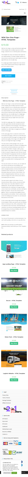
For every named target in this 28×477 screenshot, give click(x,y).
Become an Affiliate (6, 431)
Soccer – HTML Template (14, 300)
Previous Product (7, 9)
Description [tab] (14, 90)
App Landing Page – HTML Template (14, 264)
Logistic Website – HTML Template (14, 373)
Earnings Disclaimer (6, 400)
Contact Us (4, 434)
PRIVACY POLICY (7, 472)
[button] (25, 13)
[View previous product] (2, 9)
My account (5, 421)
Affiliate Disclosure (6, 403)
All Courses (4, 424)
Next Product (21, 9)
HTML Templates (9, 81)
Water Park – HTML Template (14, 337)
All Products (5, 418)
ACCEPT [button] (14, 472)
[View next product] (26, 9)
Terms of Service (6, 397)
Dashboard (4, 426)
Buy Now (8, 75)
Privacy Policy (5, 395)
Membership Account (7, 429)
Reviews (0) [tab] (13, 93)
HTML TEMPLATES (7, 82)
